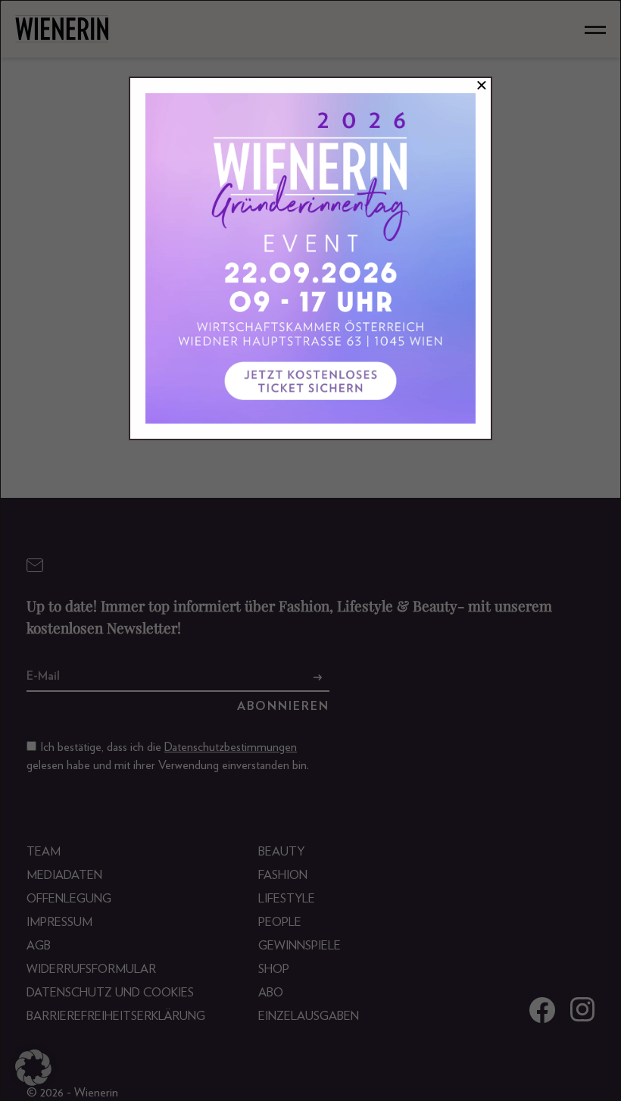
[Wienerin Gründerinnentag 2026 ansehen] (310, 258)
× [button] (482, 85)
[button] (33, 1067)
